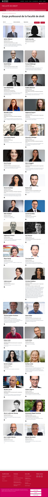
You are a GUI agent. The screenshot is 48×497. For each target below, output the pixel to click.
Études (30, 1)
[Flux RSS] (37, 476)
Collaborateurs (35, 1)
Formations (7, 10)
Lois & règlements (27, 480)
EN (45, 3)
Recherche (11, 10)
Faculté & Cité (16, 10)
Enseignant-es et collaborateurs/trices (9, 13)
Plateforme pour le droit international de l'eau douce (18, 482)
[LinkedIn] (42, 476)
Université (22, 1)
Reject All (35, 492)
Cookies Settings (35, 490)
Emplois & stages (27, 485)
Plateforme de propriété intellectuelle (17, 485)
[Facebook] (39, 476)
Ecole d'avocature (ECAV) (17, 479)
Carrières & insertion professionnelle (24, 10)
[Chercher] (42, 3)
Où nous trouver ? (4, 480)
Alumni (44, 1)
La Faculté (4, 10)
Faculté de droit (10, 6)
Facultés (26, 1)
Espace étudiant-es (32, 10)
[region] (24, 492)
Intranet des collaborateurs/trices (28, 483)
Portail (41, 3)
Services (40, 1)
